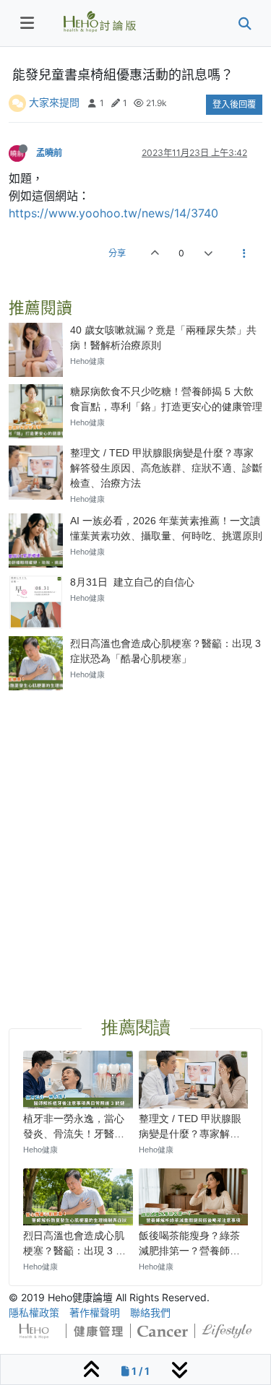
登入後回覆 (234, 104)
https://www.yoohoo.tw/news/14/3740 (113, 213)
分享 (117, 253)
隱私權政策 (34, 1312)
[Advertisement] (135, 836)
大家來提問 (54, 102)
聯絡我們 (150, 1312)
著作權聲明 (94, 1312)
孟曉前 (49, 152)
